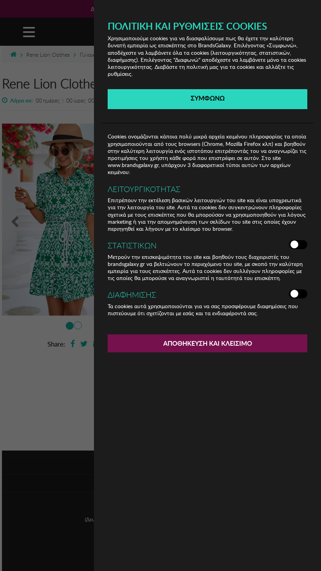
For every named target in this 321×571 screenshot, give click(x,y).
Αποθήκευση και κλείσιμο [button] (207, 343)
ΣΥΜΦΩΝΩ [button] (208, 97)
